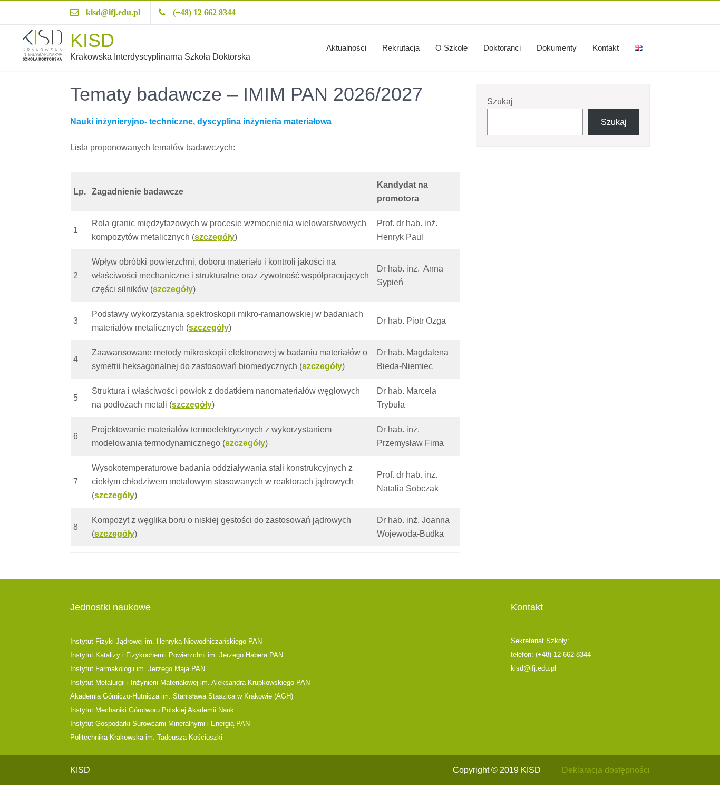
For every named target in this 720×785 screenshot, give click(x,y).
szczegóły (214, 236)
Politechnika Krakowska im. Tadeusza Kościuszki (146, 737)
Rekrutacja (401, 47)
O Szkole (451, 47)
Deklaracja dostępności (606, 769)
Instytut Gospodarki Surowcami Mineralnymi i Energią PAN (160, 724)
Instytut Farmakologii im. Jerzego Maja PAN (137, 669)
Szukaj (500, 101)
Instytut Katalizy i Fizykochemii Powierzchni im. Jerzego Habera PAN (176, 655)
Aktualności (346, 47)
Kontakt (605, 47)
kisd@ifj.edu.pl (113, 12)
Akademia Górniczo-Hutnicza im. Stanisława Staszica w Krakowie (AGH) (181, 696)
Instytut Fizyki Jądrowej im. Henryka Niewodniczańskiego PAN (166, 641)
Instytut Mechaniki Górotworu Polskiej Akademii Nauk (152, 710)
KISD (92, 40)
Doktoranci (502, 47)
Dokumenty (557, 47)
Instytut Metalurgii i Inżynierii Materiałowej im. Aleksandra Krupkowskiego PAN (190, 682)
